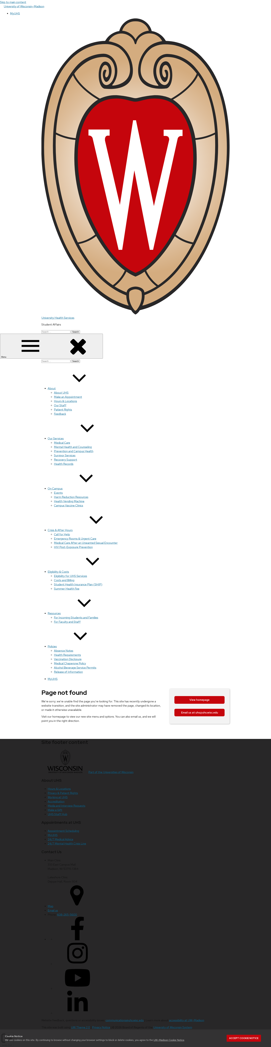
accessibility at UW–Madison (186, 1020)
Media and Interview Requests (66, 805)
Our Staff (60, 405)
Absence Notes (63, 650)
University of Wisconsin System (172, 1027)
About (52, 388)
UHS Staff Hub (57, 814)
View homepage (199, 700)
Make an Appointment (68, 397)
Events (58, 493)
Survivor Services (64, 455)
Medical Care (62, 442)
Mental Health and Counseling (73, 447)
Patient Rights (63, 409)
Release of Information (68, 672)
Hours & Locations (65, 401)
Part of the (110, 772)
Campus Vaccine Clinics (68, 505)
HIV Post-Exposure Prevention (73, 547)
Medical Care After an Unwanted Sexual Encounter (86, 543)
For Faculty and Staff (67, 622)
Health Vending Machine (69, 501)
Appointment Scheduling (63, 831)
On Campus (55, 488)
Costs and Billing (64, 580)
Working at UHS (58, 797)
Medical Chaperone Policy (70, 663)
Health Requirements (67, 655)
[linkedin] (77, 1013)
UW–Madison (24, 6)
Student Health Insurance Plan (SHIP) (78, 584)
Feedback (60, 414)
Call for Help (62, 534)
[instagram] (77, 964)
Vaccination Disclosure (68, 659)
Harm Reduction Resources (71, 497)
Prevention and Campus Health (73, 451)
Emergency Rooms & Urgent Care (75, 538)
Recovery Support (65, 459)
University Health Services (57, 318)
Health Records (63, 464)
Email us (53, 910)
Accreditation (56, 801)
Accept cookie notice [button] (243, 1038)
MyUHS (15, 13)
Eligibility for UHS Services (70, 576)
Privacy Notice (101, 1027)
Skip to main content (13, 2)
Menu (4, 357)
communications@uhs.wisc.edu (125, 1020)
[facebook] (77, 939)
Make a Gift (55, 810)
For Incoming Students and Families (76, 617)
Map (50, 906)
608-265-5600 (67, 914)
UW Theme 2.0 (80, 1027)
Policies (52, 646)
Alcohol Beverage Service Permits (75, 667)
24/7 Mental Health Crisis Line (67, 843)
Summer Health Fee (66, 588)
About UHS (61, 392)
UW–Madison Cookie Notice (169, 1040)
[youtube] (77, 988)
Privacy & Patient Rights (63, 793)
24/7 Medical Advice (60, 839)
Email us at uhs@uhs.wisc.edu (199, 712)
